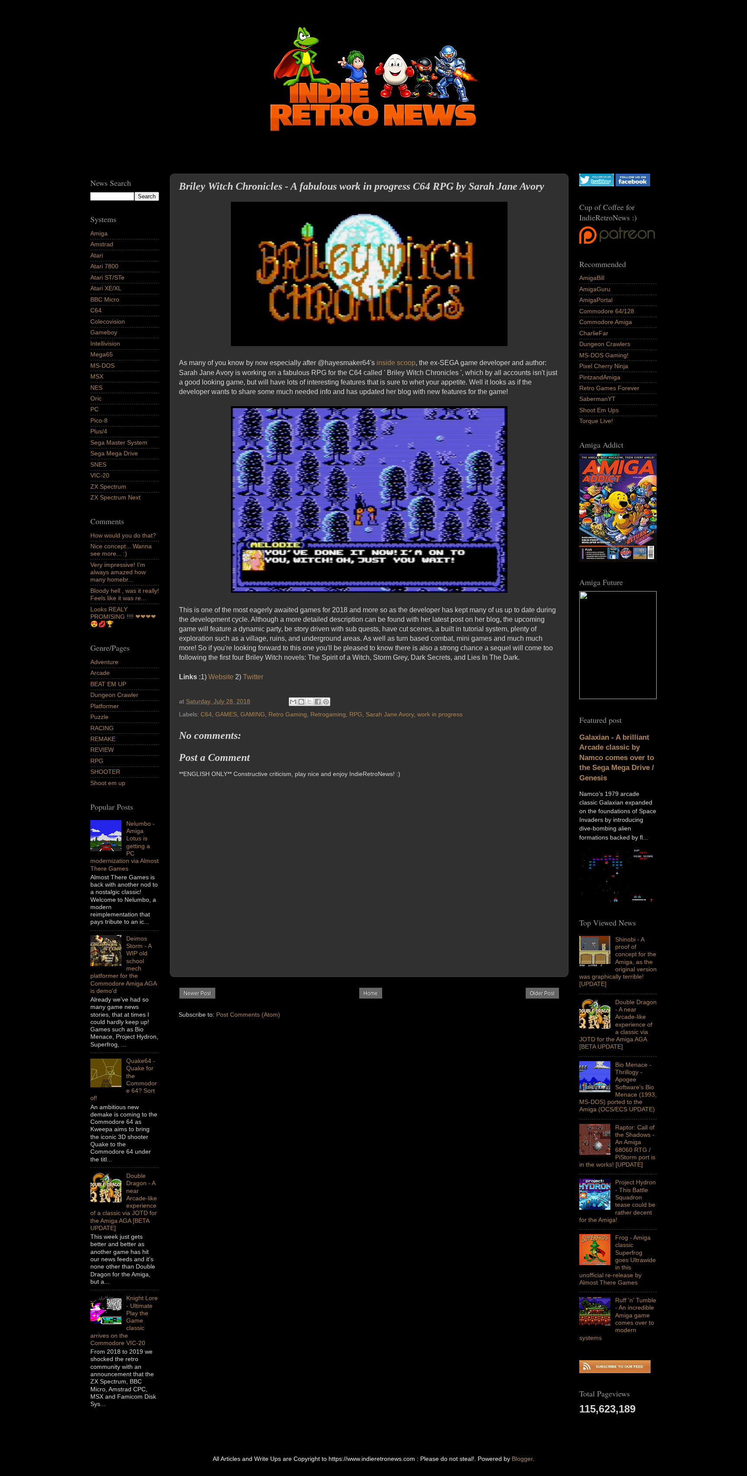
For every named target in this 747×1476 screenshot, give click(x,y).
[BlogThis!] (301, 701)
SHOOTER (105, 771)
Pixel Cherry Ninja (603, 366)
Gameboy (103, 332)
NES (96, 387)
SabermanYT (597, 398)
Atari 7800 (104, 266)
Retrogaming (328, 714)
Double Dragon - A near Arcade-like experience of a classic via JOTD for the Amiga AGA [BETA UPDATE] (618, 1024)
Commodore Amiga (605, 321)
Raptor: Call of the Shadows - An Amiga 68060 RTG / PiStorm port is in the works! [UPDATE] (617, 1146)
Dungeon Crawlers (604, 343)
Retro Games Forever (609, 388)
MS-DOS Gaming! (604, 355)
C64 (206, 714)
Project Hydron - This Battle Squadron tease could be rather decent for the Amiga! (617, 1201)
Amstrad (101, 244)
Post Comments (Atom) (248, 1014)
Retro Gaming (287, 714)
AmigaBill (591, 277)
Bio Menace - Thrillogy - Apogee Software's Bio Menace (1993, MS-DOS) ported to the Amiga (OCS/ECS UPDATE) (618, 1087)
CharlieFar (593, 333)
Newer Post (197, 993)
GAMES (226, 714)
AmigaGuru (594, 289)
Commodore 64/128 (606, 311)
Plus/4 (98, 431)
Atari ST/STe (107, 277)
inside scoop (396, 362)
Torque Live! (596, 420)
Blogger (522, 1458)
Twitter (253, 677)
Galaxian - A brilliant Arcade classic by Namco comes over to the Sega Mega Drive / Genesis (616, 757)
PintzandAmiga (599, 377)
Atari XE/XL (105, 288)
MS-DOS (102, 365)
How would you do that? (123, 535)
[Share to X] (309, 701)
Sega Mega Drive (114, 453)
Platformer (104, 706)
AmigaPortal (596, 299)
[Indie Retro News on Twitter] (596, 184)
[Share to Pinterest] (326, 701)
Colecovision (107, 321)
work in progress (440, 714)
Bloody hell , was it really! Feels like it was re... (124, 594)
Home (371, 993)
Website (220, 677)
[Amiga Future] (618, 559)
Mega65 (101, 354)
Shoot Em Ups (599, 410)
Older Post (542, 993)
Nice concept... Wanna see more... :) (121, 550)
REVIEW (102, 749)
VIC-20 (99, 475)
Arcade (100, 672)
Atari (96, 255)
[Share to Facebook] (317, 701)
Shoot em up (107, 782)
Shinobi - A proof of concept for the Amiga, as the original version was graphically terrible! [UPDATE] (618, 962)
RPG (355, 714)
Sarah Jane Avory (390, 714)
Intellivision (105, 343)
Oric (96, 398)
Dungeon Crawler (114, 694)
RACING (102, 728)
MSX (96, 376)
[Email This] (293, 701)
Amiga (99, 233)
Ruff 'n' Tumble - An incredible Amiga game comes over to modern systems (617, 1319)
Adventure (104, 661)
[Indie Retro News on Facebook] (633, 184)
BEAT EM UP (108, 684)
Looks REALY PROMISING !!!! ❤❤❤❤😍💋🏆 (123, 617)
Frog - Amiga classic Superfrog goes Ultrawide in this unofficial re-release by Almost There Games (617, 1260)
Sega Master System (118, 442)
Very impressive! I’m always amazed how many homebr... (118, 572)
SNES (98, 464)
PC (94, 409)
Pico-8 (99, 420)
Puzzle (99, 716)
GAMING (252, 714)
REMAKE (102, 738)
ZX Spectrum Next (115, 497)
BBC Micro (104, 299)
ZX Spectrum (108, 486)
